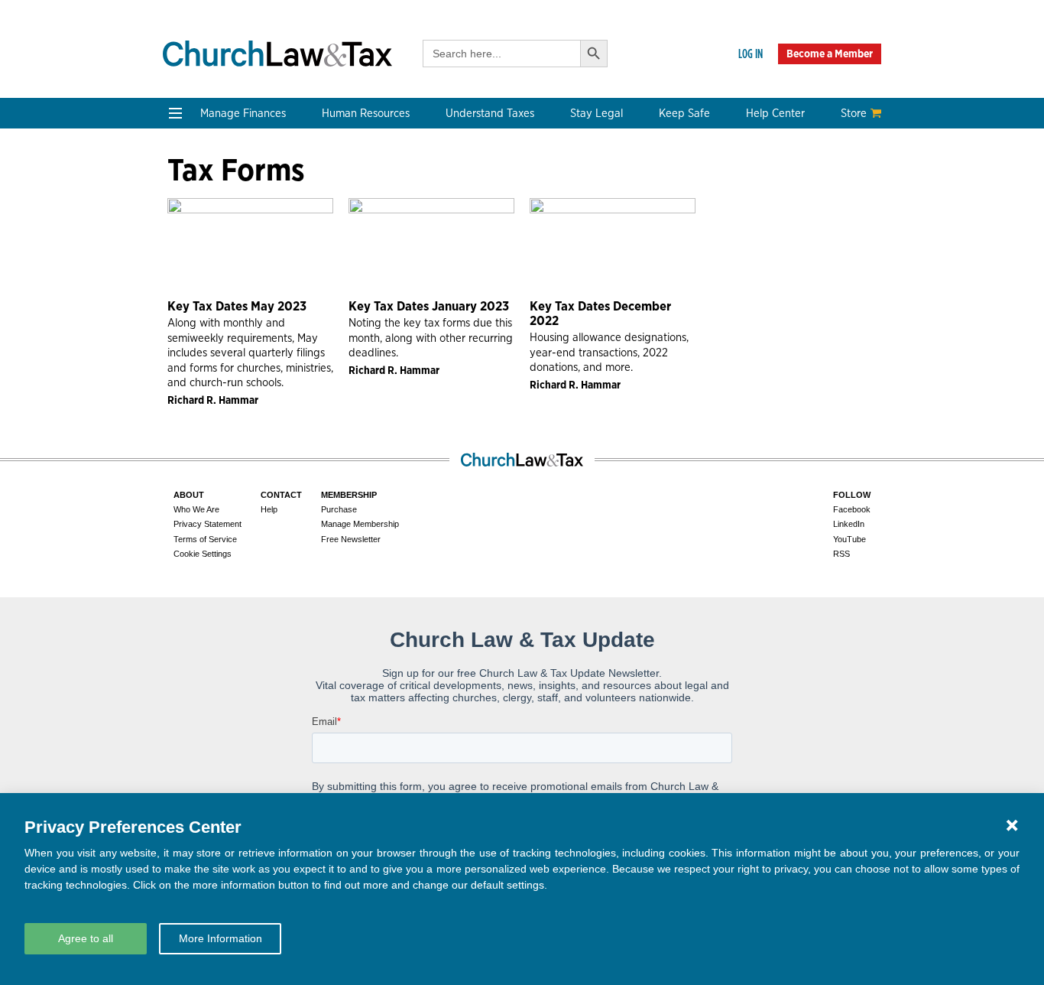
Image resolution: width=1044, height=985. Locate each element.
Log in (750, 53)
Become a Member (829, 53)
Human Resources (366, 113)
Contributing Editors (369, 486)
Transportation (785, 267)
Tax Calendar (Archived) (522, 267)
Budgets (192, 194)
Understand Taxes (490, 113)
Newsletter (199, 394)
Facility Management (800, 230)
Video (185, 449)
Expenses (482, 230)
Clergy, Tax (486, 194)
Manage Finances (243, 113)
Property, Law (638, 322)
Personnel (340, 249)
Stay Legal (596, 113)
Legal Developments (655, 285)
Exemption (486, 212)
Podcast (191, 412)
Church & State (641, 230)
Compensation (352, 194)
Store (854, 113)
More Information (220, 938)
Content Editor (354, 431)
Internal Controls (215, 267)
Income (477, 249)
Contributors (348, 504)
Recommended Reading (233, 431)
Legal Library (635, 304)
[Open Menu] (175, 113)
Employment (347, 212)
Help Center (775, 113)
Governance (633, 267)
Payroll (332, 230)
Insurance (771, 249)
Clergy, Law (632, 249)
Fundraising (202, 249)
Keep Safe (684, 113)
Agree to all (85, 938)
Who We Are (357, 368)
